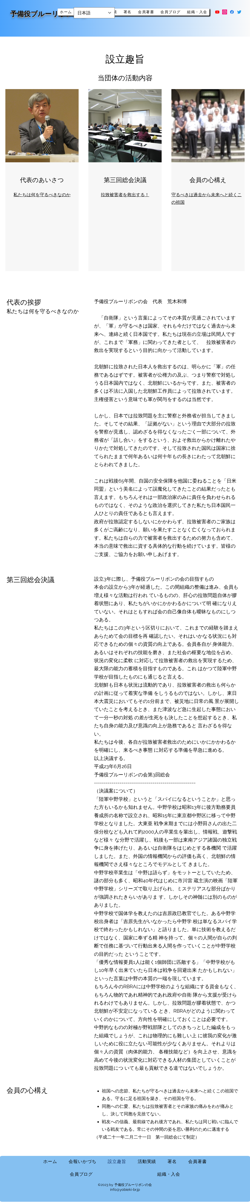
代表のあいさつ (42, 180)
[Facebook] (231, 12)
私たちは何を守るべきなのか (42, 194)
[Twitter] (239, 12)
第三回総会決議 (125, 180)
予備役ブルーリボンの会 (48, 14)
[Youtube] (217, 12)
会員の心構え (208, 180)
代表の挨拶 (24, 302)
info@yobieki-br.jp (125, 1189)
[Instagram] (224, 12)
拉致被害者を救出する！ (125, 194)
